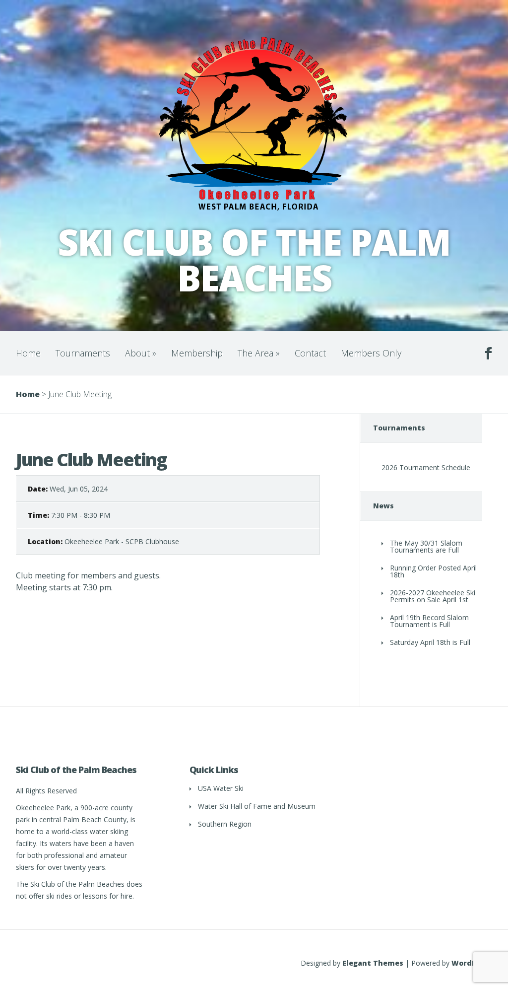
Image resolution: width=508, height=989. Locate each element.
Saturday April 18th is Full (430, 642)
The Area (259, 353)
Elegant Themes (372, 963)
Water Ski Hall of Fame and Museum (257, 806)
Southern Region (225, 824)
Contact (310, 353)
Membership (197, 353)
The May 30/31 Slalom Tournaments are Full (426, 546)
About (140, 353)
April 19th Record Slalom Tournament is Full (429, 621)
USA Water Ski (221, 788)
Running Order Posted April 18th (433, 571)
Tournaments (83, 353)
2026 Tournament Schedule (425, 467)
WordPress (471, 963)
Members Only (371, 353)
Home (28, 353)
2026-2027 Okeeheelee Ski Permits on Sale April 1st (432, 596)
